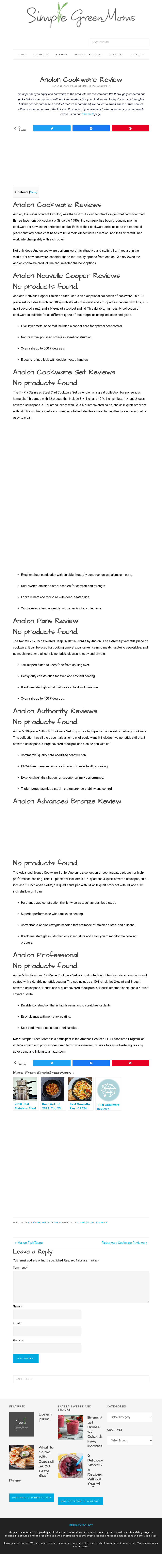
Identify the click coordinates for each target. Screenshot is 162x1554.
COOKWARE (34, 1222)
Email (17, 1323)
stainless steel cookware (92, 1222)
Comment (20, 1267)
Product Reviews (51, 1222)
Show (33, 192)
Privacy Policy (81, 1525)
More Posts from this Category (31, 1497)
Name (18, 1306)
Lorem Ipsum (45, 1417)
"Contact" (88, 114)
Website (18, 1340)
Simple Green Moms (81, 14)
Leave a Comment (100, 86)
